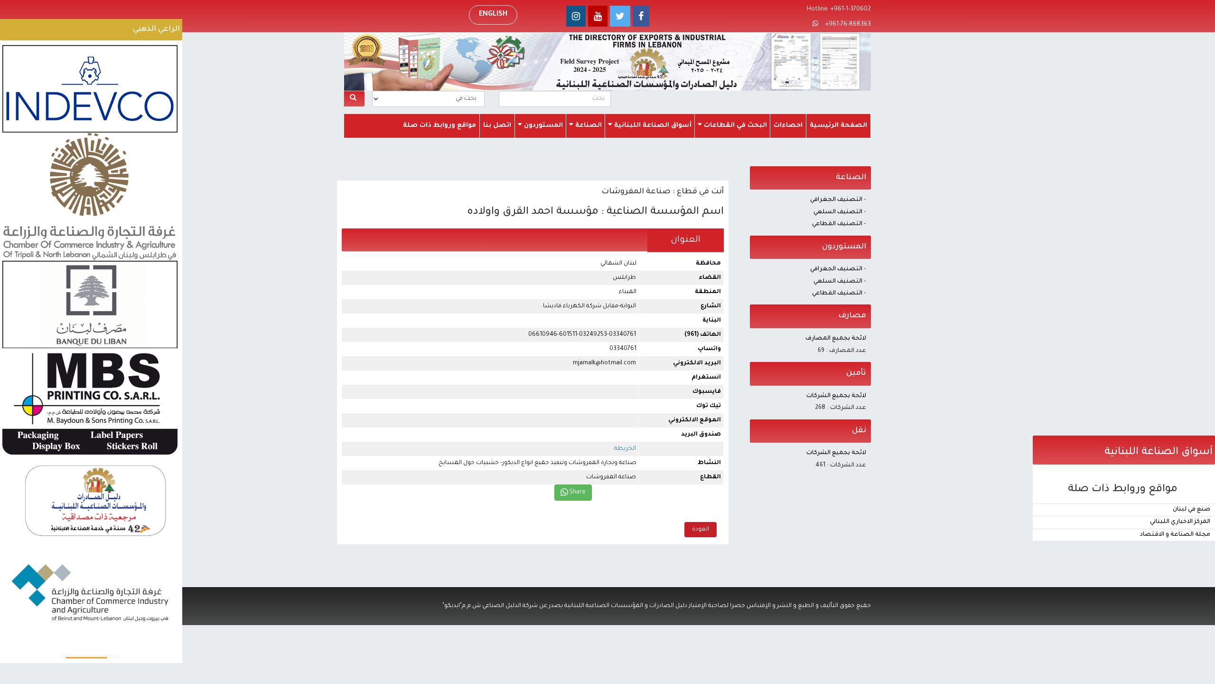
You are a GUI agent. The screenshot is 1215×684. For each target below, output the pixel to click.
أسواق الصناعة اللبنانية (652, 125)
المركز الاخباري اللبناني (1180, 522)
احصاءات (788, 125)
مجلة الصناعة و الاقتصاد (1175, 535)
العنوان (686, 240)
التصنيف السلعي (837, 212)
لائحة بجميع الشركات (836, 396)
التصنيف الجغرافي (836, 200)
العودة (700, 529)
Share (577, 492)
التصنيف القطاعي (837, 224)
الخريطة (625, 449)
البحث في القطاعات (734, 125)
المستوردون (542, 125)
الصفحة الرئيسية (838, 125)
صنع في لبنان (1191, 509)
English (493, 15)
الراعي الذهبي (156, 29)
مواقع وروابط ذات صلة (439, 125)
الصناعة (587, 125)
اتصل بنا (497, 125)
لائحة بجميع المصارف (835, 338)
